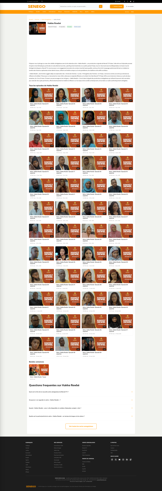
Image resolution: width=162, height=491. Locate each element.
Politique (31, 12)
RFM (83, 464)
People (27, 457)
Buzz (81, 12)
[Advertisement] (81, 48)
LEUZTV (84, 453)
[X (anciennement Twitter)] (128, 1)
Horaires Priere (57, 453)
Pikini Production (86, 455)
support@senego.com (101, 480)
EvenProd (84, 450)
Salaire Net (56, 450)
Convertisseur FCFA (58, 445)
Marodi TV (84, 448)
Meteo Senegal (57, 448)
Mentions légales (79, 481)
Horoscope (56, 460)
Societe (27, 448)
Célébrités (74, 12)
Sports (86, 12)
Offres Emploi (57, 462)
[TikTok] (134, 1)
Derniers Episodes (86, 445)
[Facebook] (125, 1)
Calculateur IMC (57, 457)
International (52, 12)
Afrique (60, 12)
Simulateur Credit (58, 465)
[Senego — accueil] (37, 6)
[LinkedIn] (126, 459)
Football (27, 462)
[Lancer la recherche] (100, 6)
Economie (28, 453)
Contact (112, 448)
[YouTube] (131, 1)
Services (127, 12)
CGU (112, 453)
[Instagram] (123, 459)
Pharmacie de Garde (59, 455)
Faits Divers (28, 467)
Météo (132, 12)
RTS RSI (84, 471)
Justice (44, 12)
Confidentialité (89, 481)
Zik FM (83, 466)
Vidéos (92, 12)
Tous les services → (58, 467)
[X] (115, 459)
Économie (67, 12)
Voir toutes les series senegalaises (81, 426)
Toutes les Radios (86, 461)
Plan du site (72, 481)
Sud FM (84, 469)
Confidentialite (114, 450)
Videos (27, 469)
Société (38, 12)
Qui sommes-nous (115, 445)
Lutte (27, 465)
